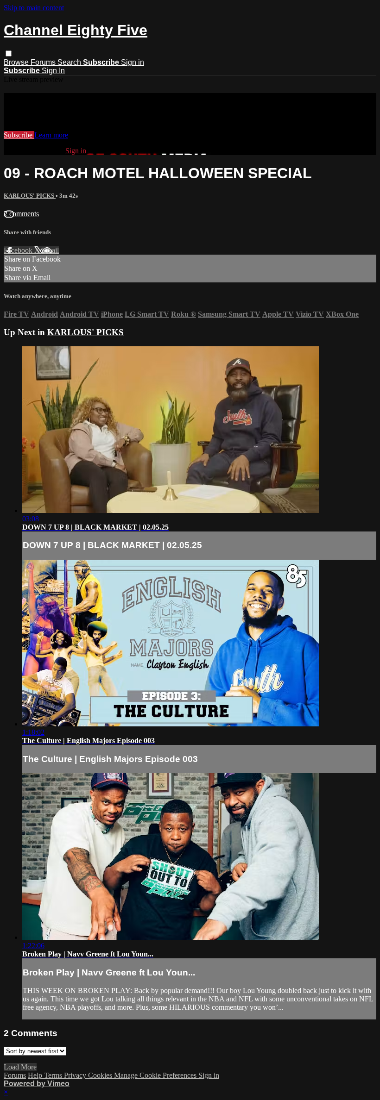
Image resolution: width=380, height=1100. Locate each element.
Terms (54, 1075)
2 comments (21, 214)
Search (70, 62)
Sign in (132, 62)
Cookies (101, 1075)
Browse (17, 62)
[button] (9, 53)
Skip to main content (34, 8)
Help (36, 1075)
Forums (44, 62)
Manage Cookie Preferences (156, 1075)
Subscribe (19, 135)
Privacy (76, 1075)
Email (50, 250)
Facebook (19, 250)
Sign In (53, 71)
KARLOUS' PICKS (30, 195)
